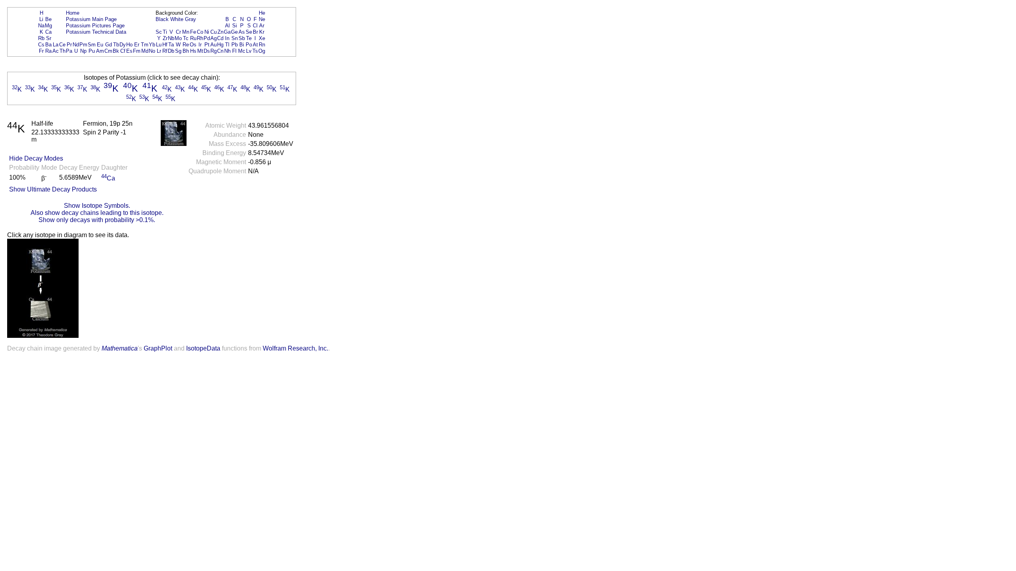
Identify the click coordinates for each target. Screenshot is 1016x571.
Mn (185, 32)
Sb (242, 38)
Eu (100, 45)
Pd (207, 38)
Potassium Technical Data (96, 32)
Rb (41, 38)
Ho (129, 45)
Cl (255, 26)
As (242, 32)
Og (261, 51)
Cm (108, 51)
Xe (262, 38)
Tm (144, 45)
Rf (164, 51)
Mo (178, 38)
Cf (122, 51)
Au (213, 45)
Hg (220, 45)
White (176, 19)
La (55, 45)
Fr (41, 51)
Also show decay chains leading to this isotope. (97, 212)
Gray (190, 19)
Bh (186, 51)
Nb (171, 38)
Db (171, 51)
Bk (116, 51)
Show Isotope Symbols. (97, 205)
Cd (220, 38)
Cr (178, 32)
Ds (207, 51)
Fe (193, 32)
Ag (213, 38)
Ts (255, 51)
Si (234, 26)
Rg (213, 51)
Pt (207, 45)
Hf (164, 45)
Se (249, 32)
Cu (213, 32)
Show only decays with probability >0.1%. (96, 220)
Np (83, 51)
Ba (48, 45)
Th (62, 51)
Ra (48, 51)
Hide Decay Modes (36, 158)
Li (41, 19)
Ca (48, 32)
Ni (206, 32)
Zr (165, 38)
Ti (165, 32)
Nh (227, 51)
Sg (178, 51)
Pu (92, 51)
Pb (234, 45)
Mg (48, 26)
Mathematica (120, 348)
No (152, 51)
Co (200, 32)
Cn (220, 51)
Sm (92, 45)
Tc (186, 38)
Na (41, 26)
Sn (234, 38)
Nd (76, 45)
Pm (83, 45)
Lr (159, 51)
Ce (62, 45)
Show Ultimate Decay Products (53, 189)
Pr (69, 45)
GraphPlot (158, 348)
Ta (171, 45)
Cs (41, 45)
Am (100, 51)
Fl (234, 51)
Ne (262, 19)
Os (193, 45)
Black (162, 19)
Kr (261, 32)
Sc (159, 32)
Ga (227, 32)
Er (136, 45)
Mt (200, 51)
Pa (69, 51)
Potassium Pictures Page (95, 26)
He (262, 13)
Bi (241, 45)
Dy (122, 45)
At (255, 45)
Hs (193, 51)
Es (129, 51)
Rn (262, 45)
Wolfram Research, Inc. (295, 348)
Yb (152, 45)
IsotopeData (203, 348)
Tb (116, 45)
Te (249, 38)
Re (186, 45)
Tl (227, 45)
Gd (108, 45)
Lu (159, 45)
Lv (249, 51)
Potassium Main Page (91, 19)
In (227, 38)
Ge (234, 32)
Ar (261, 26)
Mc (241, 51)
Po (249, 45)
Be (48, 19)
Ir (200, 45)
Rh (200, 38)
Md (144, 51)
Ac (55, 51)
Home (72, 13)
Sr (48, 38)
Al (227, 26)
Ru (193, 38)
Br (255, 32)
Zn (220, 32)
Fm (136, 51)
